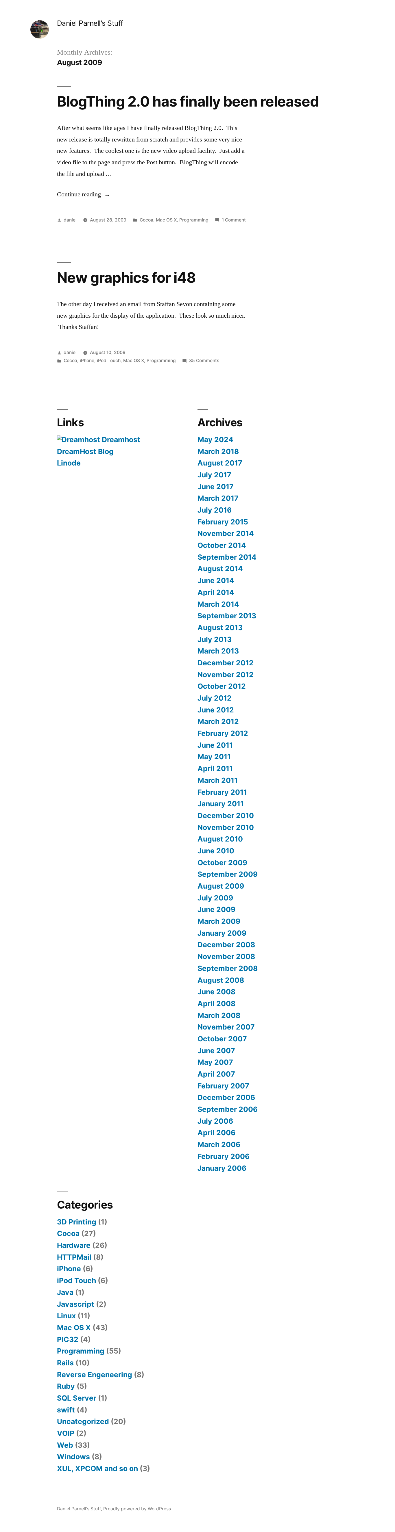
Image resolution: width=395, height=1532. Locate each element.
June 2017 (216, 486)
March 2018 (218, 451)
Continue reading (83, 194)
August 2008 (221, 980)
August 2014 (220, 568)
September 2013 (227, 615)
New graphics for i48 (126, 277)
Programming (193, 220)
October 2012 (222, 686)
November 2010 (226, 827)
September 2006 (228, 1109)
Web (65, 1445)
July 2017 (214, 474)
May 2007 (215, 1062)
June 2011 (215, 745)
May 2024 (215, 439)
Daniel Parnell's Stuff (90, 23)
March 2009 (219, 921)
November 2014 (226, 533)
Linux (66, 1315)
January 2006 (222, 1168)
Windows (73, 1456)
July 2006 (215, 1121)
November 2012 (226, 674)
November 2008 (226, 956)
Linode (69, 463)
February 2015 (223, 522)
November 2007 (226, 1027)
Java (65, 1292)
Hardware (74, 1245)
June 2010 (216, 850)
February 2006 (224, 1156)
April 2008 (216, 1003)
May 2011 (214, 756)
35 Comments (204, 360)
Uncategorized (83, 1421)
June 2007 (216, 1050)
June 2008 (216, 991)
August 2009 (221, 886)
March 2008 (219, 1015)
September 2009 (228, 874)
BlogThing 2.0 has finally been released (188, 101)
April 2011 (215, 768)
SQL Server (76, 1398)
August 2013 (220, 627)
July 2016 (215, 510)
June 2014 (216, 580)
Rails (65, 1362)
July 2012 (215, 698)
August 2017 (220, 463)
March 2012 (218, 721)
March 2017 (218, 498)
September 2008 (228, 968)
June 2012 (216, 709)
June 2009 (216, 909)
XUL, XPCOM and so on (97, 1468)
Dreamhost (120, 439)
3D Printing (76, 1222)
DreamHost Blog (85, 451)
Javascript (75, 1304)
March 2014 (218, 604)
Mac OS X (166, 220)
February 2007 (223, 1085)
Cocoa (146, 220)
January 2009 (222, 933)
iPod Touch (109, 360)
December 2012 (226, 662)
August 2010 (220, 839)
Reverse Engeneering (94, 1374)
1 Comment (234, 220)
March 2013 (218, 651)
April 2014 (216, 592)
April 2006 (216, 1132)
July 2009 (215, 897)
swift (66, 1410)
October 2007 (222, 1038)
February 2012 (223, 733)
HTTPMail (74, 1257)
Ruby (66, 1386)
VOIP (65, 1433)
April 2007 (216, 1074)
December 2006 (226, 1097)
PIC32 (67, 1339)
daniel (70, 220)
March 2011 (218, 780)
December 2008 (226, 944)
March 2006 (219, 1144)
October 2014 (222, 545)
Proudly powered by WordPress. (137, 1508)
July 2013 (215, 639)
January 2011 (221, 803)
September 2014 (227, 557)
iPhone (87, 360)
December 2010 (226, 815)
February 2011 (222, 792)
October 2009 (222, 862)
